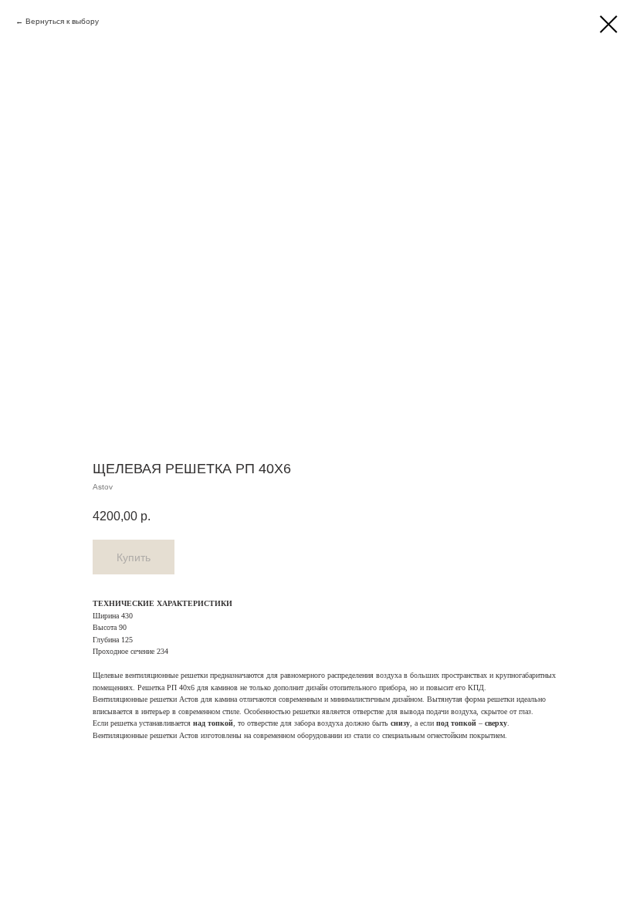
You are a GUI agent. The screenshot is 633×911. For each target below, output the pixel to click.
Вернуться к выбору (62, 21)
